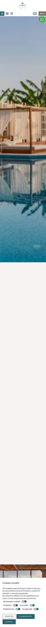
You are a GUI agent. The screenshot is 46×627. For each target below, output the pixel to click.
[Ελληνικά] (12, 13)
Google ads (27, 609)
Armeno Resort (23, 519)
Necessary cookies (11, 601)
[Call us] (32, 13)
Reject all (9, 616)
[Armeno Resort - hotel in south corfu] (23, 5)
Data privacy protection (26, 598)
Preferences (8, 609)
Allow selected (25, 616)
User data (24, 605)
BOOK (42, 13)
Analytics (7, 605)
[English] (7, 13)
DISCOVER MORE (23, 445)
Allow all (9, 622)
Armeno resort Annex (23, 557)
